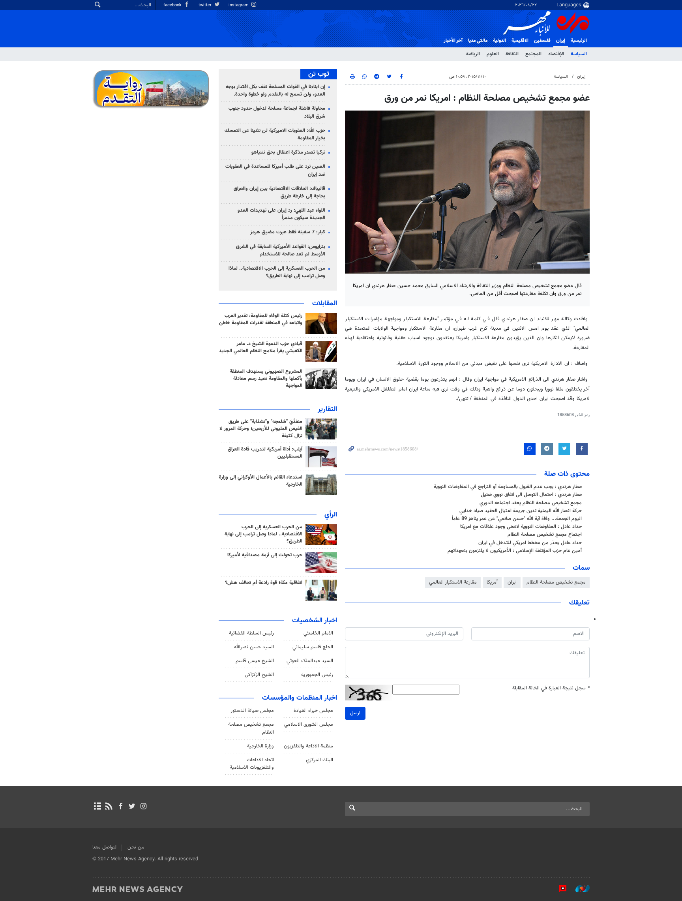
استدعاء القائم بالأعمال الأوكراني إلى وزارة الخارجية (260, 480)
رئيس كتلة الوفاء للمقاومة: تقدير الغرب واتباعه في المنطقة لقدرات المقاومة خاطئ (260, 319)
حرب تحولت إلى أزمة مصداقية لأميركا (264, 555)
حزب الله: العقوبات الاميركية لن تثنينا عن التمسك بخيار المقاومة (275, 134)
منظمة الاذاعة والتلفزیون (308, 746)
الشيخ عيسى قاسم (255, 661)
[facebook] (120, 807)
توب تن (318, 74)
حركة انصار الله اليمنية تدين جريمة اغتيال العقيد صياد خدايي (520, 511)
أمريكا (492, 582)
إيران (560, 41)
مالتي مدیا (477, 41)
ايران (512, 582)
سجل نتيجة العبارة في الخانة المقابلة (551, 688)
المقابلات (324, 303)
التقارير (327, 409)
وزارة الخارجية (260, 746)
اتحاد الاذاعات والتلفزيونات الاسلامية (252, 763)
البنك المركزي (319, 760)
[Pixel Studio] (558, 888)
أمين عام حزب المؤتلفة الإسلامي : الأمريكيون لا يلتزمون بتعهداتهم (515, 551)
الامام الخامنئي (318, 633)
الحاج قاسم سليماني (312, 647)
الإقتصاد (556, 54)
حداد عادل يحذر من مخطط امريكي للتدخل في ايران (530, 543)
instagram (239, 5)
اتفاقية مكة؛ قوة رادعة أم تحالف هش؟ (263, 583)
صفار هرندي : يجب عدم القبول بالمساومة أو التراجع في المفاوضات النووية (508, 487)
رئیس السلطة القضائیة (251, 633)
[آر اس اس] (109, 807)
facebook (173, 5)
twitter (206, 5)
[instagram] (143, 807)
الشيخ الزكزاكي (259, 675)
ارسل (355, 713)
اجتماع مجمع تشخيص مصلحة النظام (545, 535)
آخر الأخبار (453, 41)
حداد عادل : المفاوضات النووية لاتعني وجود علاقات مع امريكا (521, 527)
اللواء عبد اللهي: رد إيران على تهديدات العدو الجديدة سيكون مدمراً (281, 214)
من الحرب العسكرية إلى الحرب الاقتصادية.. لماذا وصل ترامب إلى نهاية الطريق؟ (277, 272)
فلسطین (542, 41)
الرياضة (473, 54)
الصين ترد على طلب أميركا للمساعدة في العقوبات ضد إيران (275, 170)
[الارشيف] (97, 807)
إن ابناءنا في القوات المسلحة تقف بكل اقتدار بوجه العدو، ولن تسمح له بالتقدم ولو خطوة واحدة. (275, 90)
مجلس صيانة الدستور (252, 711)
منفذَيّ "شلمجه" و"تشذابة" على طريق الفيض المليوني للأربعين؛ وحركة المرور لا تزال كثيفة (260, 429)
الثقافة (512, 54)
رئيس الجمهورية (317, 675)
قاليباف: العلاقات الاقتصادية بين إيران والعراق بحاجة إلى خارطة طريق (279, 192)
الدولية (499, 41)
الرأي (330, 515)
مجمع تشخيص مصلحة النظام (556, 582)
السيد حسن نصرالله (254, 647)
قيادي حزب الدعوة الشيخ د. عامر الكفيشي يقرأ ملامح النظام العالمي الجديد (260, 347)
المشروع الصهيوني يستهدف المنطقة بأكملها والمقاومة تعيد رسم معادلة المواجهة (266, 379)
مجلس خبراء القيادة (313, 711)
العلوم (493, 54)
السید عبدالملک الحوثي (310, 661)
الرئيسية (579, 41)
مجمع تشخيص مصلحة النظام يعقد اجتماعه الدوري (531, 503)
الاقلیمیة (520, 41)
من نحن (135, 847)
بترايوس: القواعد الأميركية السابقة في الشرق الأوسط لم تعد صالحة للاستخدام (280, 250)
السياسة (579, 54)
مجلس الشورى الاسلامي (308, 724)
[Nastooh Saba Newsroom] (579, 888)
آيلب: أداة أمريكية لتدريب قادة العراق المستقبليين (265, 452)
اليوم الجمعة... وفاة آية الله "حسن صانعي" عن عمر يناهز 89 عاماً (517, 519)
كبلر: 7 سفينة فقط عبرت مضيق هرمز (287, 232)
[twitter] (132, 807)
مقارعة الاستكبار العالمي (453, 582)
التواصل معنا (105, 847)
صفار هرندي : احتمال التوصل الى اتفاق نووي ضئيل (531, 495)
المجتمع (533, 54)
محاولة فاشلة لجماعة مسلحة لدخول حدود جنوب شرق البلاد (277, 112)
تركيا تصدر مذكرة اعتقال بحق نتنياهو (288, 152)
